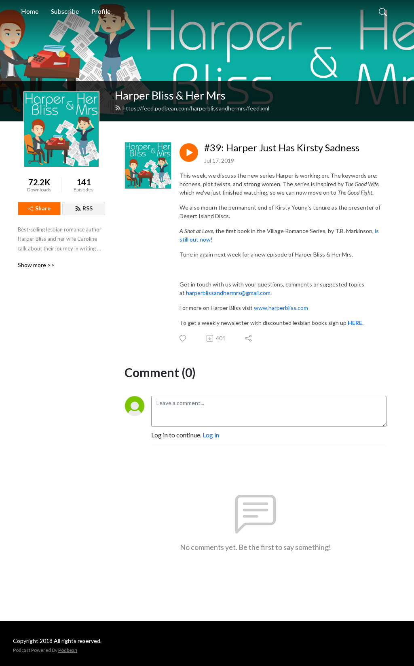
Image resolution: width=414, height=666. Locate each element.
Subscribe (65, 11)
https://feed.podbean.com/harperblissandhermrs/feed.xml (196, 108)
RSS (87, 208)
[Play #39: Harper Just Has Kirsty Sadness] (189, 152)
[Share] (248, 338)
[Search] (383, 11)
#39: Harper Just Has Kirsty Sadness (281, 147)
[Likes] (183, 338)
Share (43, 208)
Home (29, 11)
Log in (211, 435)
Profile (100, 11)
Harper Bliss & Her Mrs (170, 95)
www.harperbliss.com (281, 307)
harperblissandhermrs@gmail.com (228, 292)
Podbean (67, 650)
